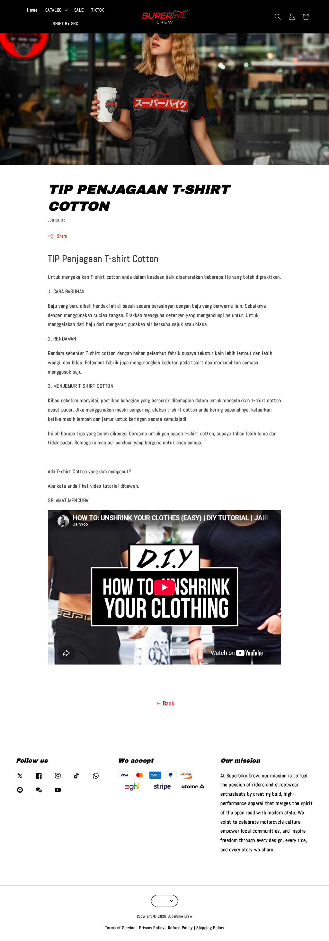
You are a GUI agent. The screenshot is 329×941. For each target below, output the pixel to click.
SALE (79, 10)
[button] (278, 17)
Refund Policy (180, 927)
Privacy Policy (151, 927)
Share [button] (62, 236)
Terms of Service (120, 927)
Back (168, 703)
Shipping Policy (210, 927)
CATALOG (53, 10)
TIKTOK (97, 10)
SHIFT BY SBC (65, 23)
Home (32, 10)
